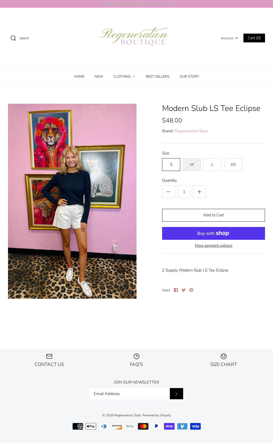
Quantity (169, 180)
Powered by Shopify (156, 415)
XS (233, 164)
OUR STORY (189, 76)
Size (165, 153)
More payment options (213, 246)
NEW (99, 76)
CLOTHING (124, 76)
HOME (79, 76)
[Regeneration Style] (136, 38)
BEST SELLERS (157, 76)
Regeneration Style (191, 131)
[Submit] (176, 393)
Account (227, 38)
